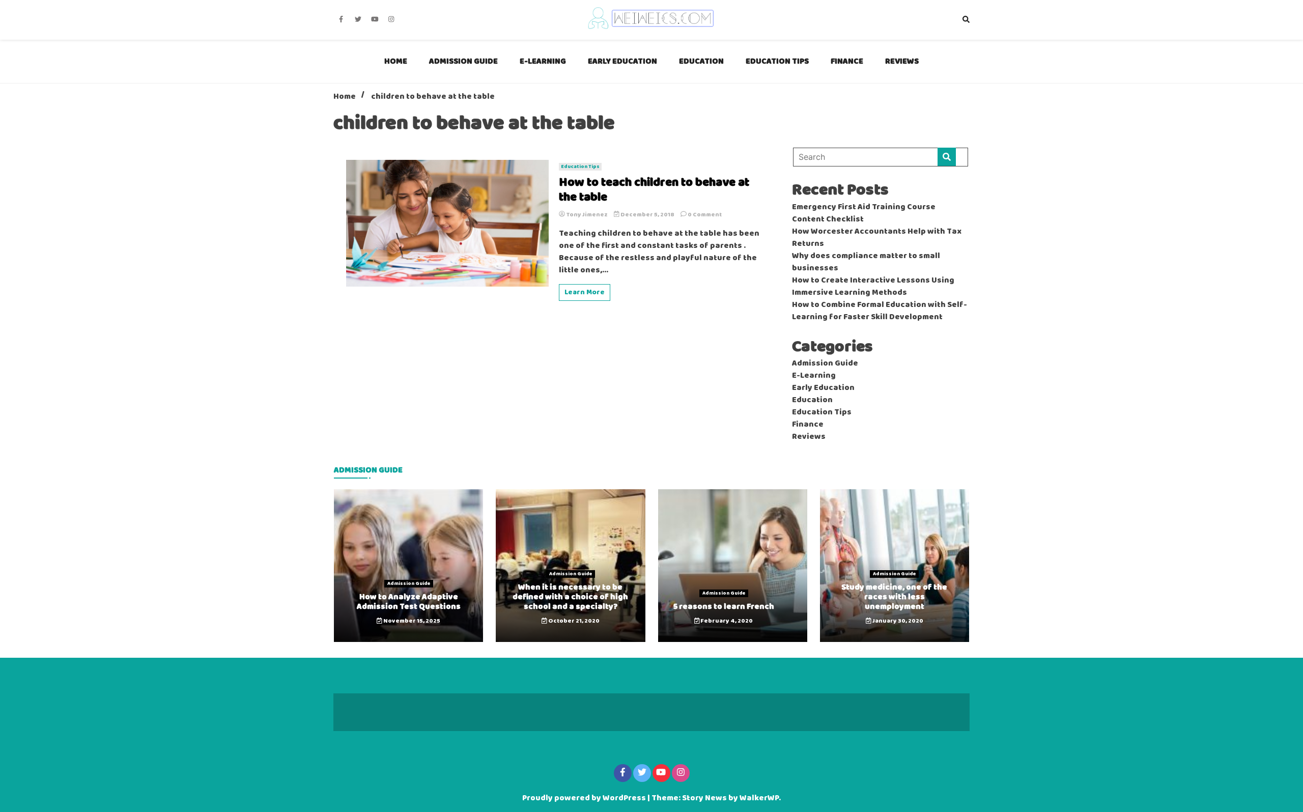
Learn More (584, 292)
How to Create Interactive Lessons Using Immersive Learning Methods (873, 286)
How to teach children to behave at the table (654, 190)
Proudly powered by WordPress (584, 798)
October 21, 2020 (573, 621)
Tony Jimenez (587, 215)
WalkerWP (759, 798)
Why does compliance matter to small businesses (866, 262)
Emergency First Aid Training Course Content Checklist (864, 213)
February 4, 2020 (726, 621)
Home (395, 61)
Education (701, 61)
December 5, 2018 (647, 215)
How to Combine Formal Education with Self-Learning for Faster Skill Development (879, 311)
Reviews (902, 61)
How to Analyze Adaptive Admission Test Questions (409, 602)
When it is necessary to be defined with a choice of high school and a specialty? (570, 597)
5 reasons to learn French (723, 606)
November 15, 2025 (411, 621)
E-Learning (543, 61)
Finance (847, 61)
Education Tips (777, 61)
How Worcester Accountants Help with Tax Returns (876, 237)
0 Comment (705, 215)
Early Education (622, 61)
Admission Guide (463, 61)
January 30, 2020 (897, 621)
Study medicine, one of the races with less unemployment (894, 597)
